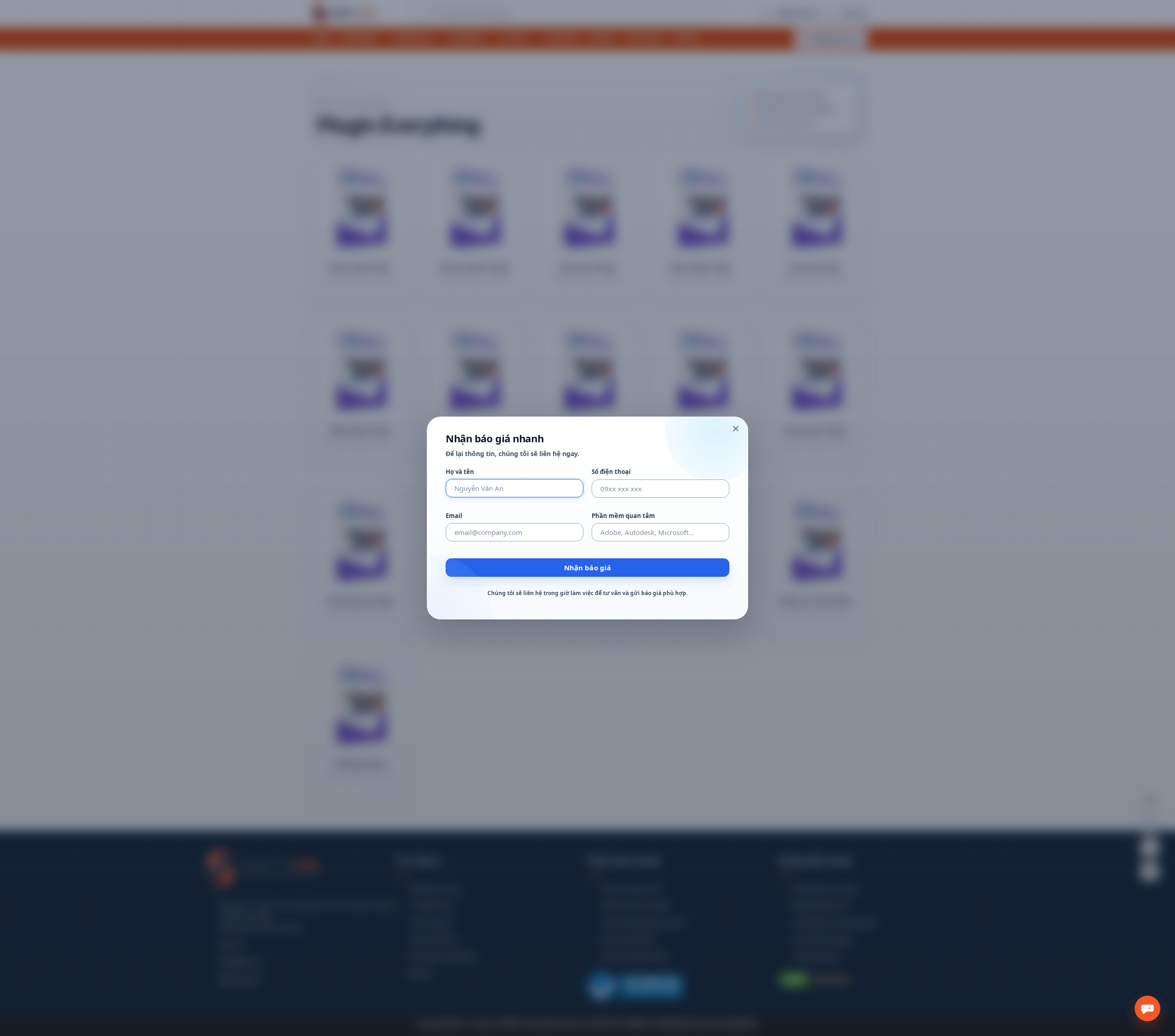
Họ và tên (460, 472)
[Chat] (1147, 1008)
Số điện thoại (611, 472)
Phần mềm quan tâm (623, 516)
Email (454, 516)
